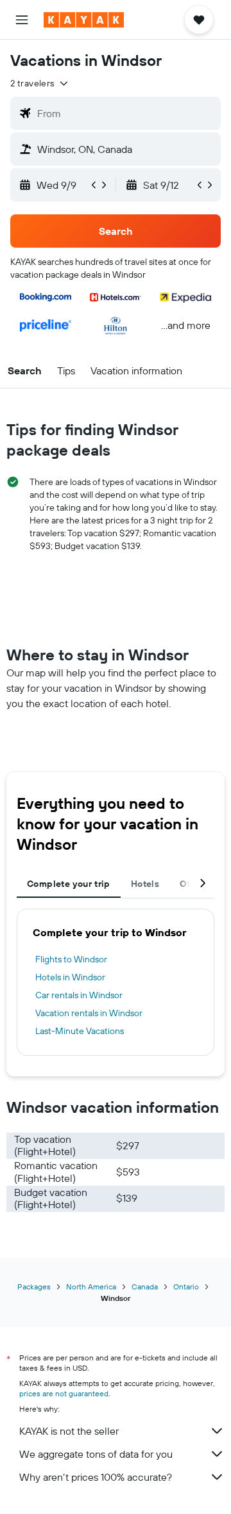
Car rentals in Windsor (79, 995)
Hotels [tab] (145, 883)
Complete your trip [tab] (68, 883)
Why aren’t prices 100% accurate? (95, 1476)
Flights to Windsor (71, 959)
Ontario (186, 1286)
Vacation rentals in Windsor (88, 1013)
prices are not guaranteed (63, 1393)
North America (91, 1286)
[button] (22, 20)
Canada (145, 1286)
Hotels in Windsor (70, 977)
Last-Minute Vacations (79, 1031)
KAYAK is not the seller (69, 1430)
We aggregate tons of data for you (96, 1453)
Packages (34, 1286)
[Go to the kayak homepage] (84, 20)
